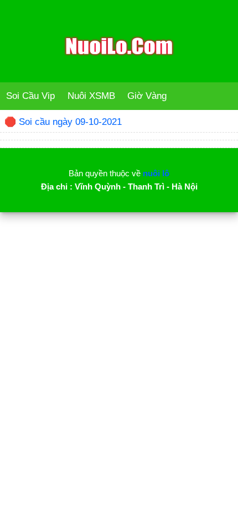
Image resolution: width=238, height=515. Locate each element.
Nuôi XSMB (91, 96)
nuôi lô (156, 173)
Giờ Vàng (147, 96)
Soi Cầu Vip (30, 96)
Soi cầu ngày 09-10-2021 (70, 122)
